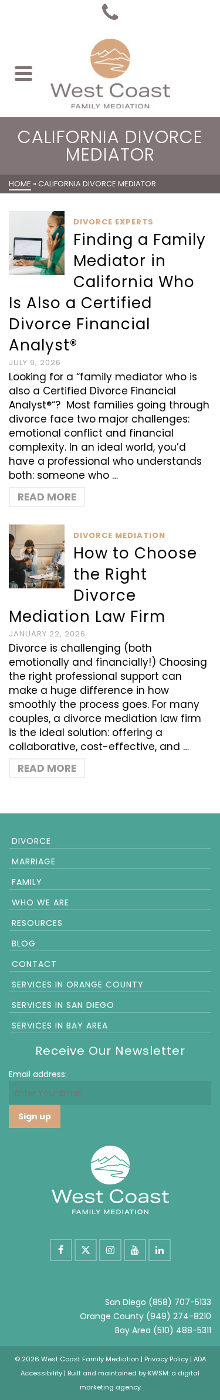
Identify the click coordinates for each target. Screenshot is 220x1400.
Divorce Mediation (119, 535)
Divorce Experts (113, 221)
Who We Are (40, 902)
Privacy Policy (166, 1359)
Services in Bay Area (60, 1025)
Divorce (31, 841)
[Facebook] (61, 1250)
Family (27, 882)
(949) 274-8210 (178, 1316)
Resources (37, 923)
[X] (86, 1250)
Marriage (34, 861)
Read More (47, 497)
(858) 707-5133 (179, 1302)
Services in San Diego (63, 1005)
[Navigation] (23, 73)
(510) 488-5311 (182, 1330)
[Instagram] (110, 1250)
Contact (34, 964)
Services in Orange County (78, 984)
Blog (24, 943)
